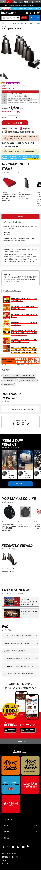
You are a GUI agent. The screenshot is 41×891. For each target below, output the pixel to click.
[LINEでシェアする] (22, 423)
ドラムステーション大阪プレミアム (15, 277)
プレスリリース (6, 863)
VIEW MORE (20, 484)
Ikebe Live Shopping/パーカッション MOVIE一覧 (29, 601)
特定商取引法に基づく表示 (10, 857)
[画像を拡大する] (38, 68)
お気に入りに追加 (10, 147)
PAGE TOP (22, 741)
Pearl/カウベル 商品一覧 (29, 380)
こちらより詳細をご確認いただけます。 (22, 677)
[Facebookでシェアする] (18, 423)
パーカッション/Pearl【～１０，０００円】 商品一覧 (19, 376)
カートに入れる (13, 123)
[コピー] (27, 423)
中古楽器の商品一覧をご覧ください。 (20, 654)
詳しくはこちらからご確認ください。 (20, 661)
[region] (20, 563)
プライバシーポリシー (8, 853)
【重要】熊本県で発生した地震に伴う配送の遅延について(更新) (20, 5)
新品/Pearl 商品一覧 (10, 380)
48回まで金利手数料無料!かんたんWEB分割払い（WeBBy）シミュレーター (21, 138)
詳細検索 (24, 18)
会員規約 (4, 860)
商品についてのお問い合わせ (13, 291)
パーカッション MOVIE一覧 (29, 612)
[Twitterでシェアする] (13, 423)
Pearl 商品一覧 (8, 384)
